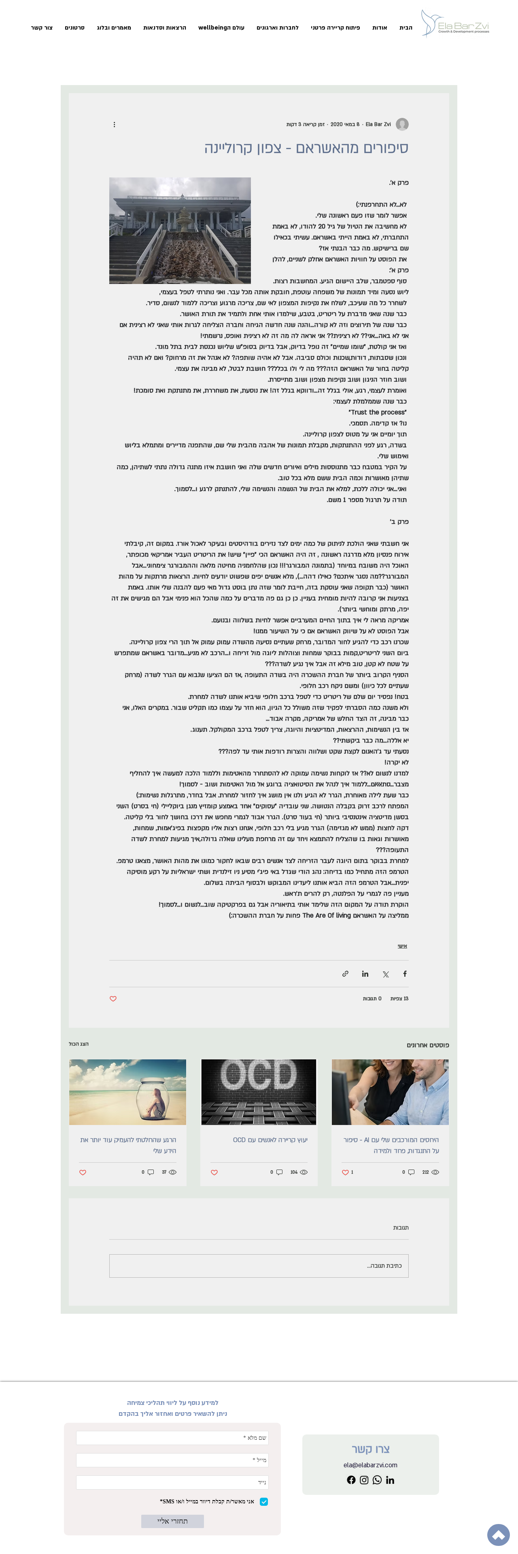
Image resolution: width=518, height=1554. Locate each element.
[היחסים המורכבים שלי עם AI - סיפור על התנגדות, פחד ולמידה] (390, 1092)
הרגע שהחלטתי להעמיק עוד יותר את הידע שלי (128, 1145)
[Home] (498, 1535)
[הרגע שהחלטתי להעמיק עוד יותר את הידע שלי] (127, 1092)
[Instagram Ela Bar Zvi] (364, 1480)
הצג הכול (79, 1044)
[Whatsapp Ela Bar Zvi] (377, 1480)
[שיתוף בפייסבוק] (405, 974)
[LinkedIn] (390, 1480)
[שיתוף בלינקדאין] (365, 974)
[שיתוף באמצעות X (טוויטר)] (385, 974)
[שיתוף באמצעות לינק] (345, 974)
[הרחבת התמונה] (180, 230)
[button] (335, 28)
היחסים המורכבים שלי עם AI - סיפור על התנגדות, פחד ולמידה (391, 1145)
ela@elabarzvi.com (370, 1465)
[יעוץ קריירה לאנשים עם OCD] (259, 1092)
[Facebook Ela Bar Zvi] (351, 1480)
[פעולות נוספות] (114, 124)
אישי (402, 946)
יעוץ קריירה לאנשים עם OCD (270, 1140)
